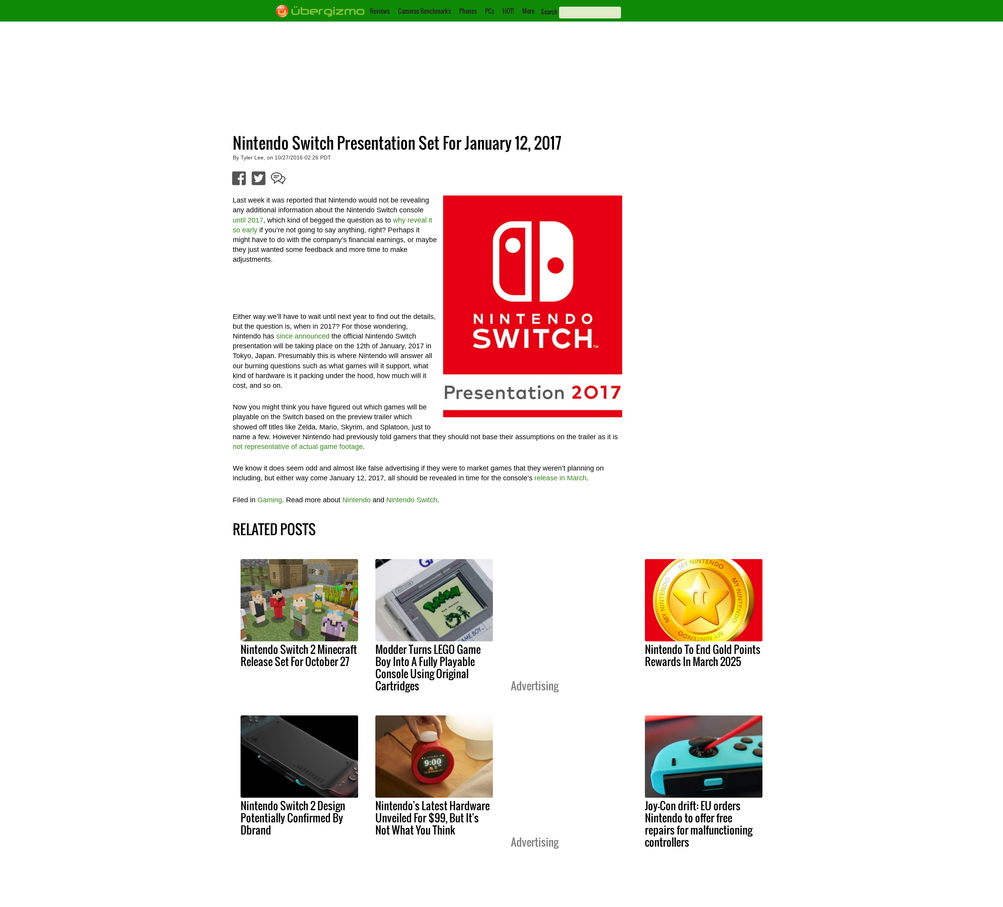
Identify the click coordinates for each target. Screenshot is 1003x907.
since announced (303, 336)
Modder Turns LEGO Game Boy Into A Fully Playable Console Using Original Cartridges (428, 667)
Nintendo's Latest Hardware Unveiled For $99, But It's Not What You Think (432, 818)
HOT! (508, 11)
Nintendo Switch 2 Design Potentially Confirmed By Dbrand (293, 818)
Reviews (380, 11)
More (528, 11)
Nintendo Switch (411, 500)
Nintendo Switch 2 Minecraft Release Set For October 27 (299, 655)
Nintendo (356, 500)
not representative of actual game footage (298, 447)
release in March (560, 478)
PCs (489, 11)
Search (549, 11)
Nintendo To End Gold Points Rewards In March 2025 (702, 655)
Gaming (269, 500)
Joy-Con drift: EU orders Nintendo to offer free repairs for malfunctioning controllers (698, 824)
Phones (468, 11)
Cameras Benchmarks (424, 11)
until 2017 (248, 220)
